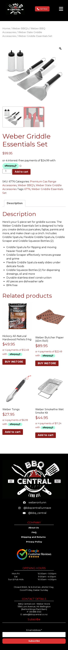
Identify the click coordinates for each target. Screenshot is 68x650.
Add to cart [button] (12, 431)
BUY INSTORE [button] (14, 361)
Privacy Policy (34, 542)
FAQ (34, 532)
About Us (34, 527)
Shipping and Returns (33, 537)
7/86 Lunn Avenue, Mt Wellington (34, 606)
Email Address (34, 630)
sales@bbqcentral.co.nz (35, 614)
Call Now (43, 9)
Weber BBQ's (20, 28)
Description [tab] (15, 203)
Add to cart (21, 171)
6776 (27, 189)
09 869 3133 (35, 612)
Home (6, 28)
